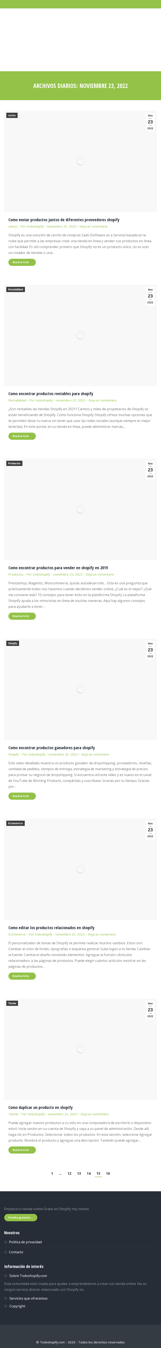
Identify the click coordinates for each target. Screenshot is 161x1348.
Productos (14, 463)
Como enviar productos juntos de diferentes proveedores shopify (63, 220)
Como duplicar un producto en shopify (40, 1107)
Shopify (12, 643)
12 (69, 1173)
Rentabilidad (15, 289)
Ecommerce (15, 823)
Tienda (12, 1003)
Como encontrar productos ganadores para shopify (51, 747)
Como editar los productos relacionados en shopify (51, 927)
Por (32, 226)
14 (89, 1173)
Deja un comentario (93, 226)
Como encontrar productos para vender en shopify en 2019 (58, 568)
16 (108, 1173)
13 (79, 1173)
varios (12, 115)
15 (98, 1173)
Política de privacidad (25, 1242)
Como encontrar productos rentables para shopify (50, 393)
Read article (21, 262)
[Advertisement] (80, 39)
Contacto (16, 1252)
